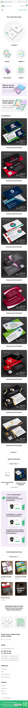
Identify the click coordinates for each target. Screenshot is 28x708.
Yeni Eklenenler (6, 116)
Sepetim (3, 691)
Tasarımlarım (4, 693)
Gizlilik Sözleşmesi (5, 674)
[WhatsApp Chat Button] (24, 704)
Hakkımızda (4, 669)
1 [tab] (11, 487)
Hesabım (3, 685)
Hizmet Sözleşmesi (5, 677)
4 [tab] (15, 487)
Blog (2, 671)
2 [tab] (12, 487)
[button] (14, 464)
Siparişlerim (4, 688)
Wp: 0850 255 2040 (7, 2)
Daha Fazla (13, 452)
